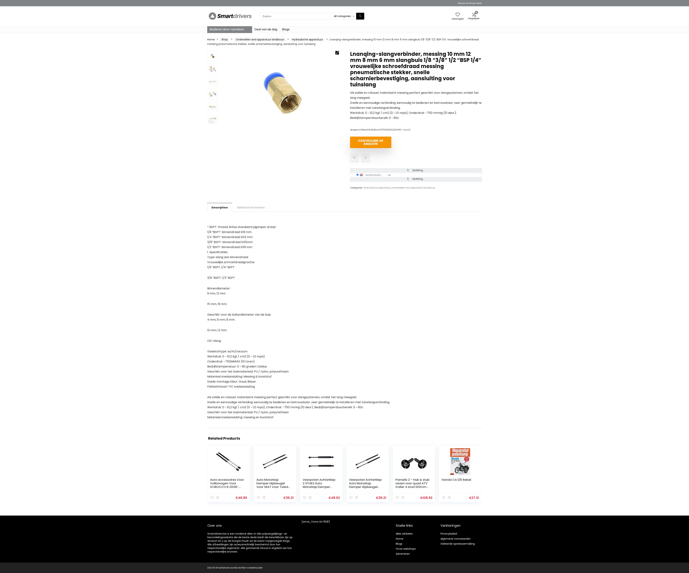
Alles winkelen (404, 533)
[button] (337, 53)
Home (211, 39)
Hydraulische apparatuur (307, 39)
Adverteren (403, 554)
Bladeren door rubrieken (227, 29)
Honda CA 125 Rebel (456, 480)
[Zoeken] (360, 16)
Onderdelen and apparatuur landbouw (260, 39)
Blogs (286, 29)
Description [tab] (220, 207)
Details (406, 129)
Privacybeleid (448, 533)
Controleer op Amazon (370, 142)
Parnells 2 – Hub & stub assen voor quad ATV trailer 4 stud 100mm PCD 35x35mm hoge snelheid (412, 487)
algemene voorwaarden (455, 539)
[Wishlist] (458, 15)
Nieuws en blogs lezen (470, 3)
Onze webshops (406, 549)
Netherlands (373, 175)
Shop (224, 39)
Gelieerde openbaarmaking (457, 544)
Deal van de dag (265, 29)
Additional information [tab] (251, 207)
